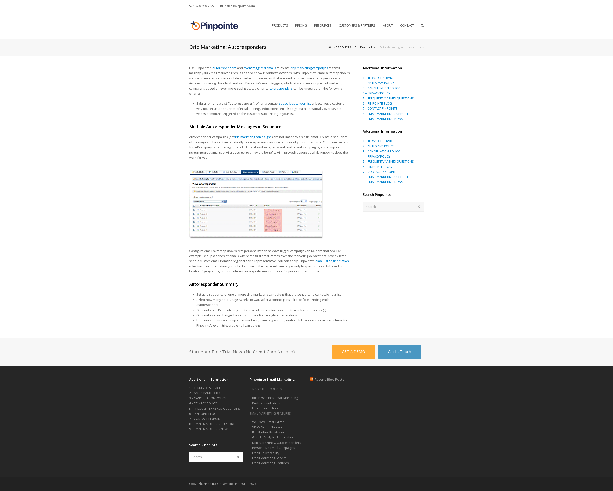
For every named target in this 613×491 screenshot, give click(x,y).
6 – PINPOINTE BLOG (377, 103)
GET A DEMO (353, 351)
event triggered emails (260, 68)
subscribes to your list (295, 103)
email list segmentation (332, 261)
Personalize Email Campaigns (273, 447)
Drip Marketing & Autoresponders (276, 442)
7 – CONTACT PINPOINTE (380, 108)
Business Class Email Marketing (275, 398)
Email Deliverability (265, 453)
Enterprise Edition (265, 408)
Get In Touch (399, 351)
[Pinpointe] (214, 25)
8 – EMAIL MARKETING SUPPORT (385, 113)
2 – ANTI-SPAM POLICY (378, 83)
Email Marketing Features (270, 463)
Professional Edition (266, 403)
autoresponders (224, 68)
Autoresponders (281, 88)
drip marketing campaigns (309, 68)
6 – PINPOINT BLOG (202, 413)
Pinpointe (210, 484)
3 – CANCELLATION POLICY (381, 88)
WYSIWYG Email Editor (268, 422)
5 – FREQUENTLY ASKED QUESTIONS (388, 98)
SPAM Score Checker (267, 427)
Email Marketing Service (269, 458)
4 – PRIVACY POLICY (376, 93)
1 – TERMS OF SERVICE (378, 78)
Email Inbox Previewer (268, 432)
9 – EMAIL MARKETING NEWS (383, 119)
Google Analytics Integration (272, 437)
